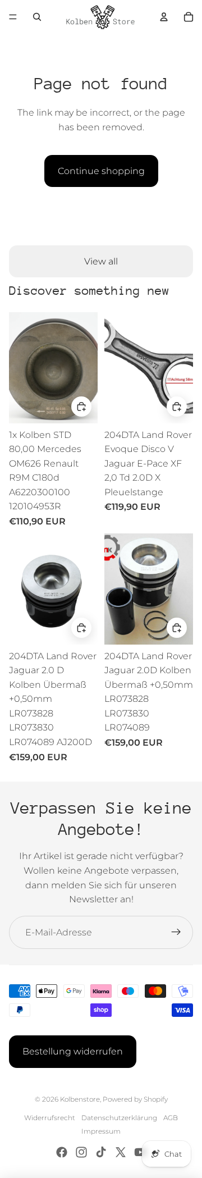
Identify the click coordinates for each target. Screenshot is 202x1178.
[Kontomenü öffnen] (164, 16)
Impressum (101, 1131)
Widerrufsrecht (49, 1117)
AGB (170, 1117)
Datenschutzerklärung (119, 1117)
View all (101, 261)
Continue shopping (101, 171)
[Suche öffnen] (37, 16)
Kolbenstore (80, 1099)
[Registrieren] (176, 932)
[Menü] (13, 17)
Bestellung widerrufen (72, 1051)
